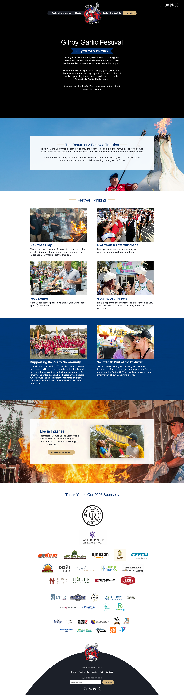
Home (73, 672)
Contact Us (115, 13)
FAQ (101, 672)
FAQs (105, 13)
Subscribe (108, 682)
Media (78, 13)
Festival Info (84, 672)
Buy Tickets (130, 13)
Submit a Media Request (61, 452)
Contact (109, 672)
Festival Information (61, 13)
